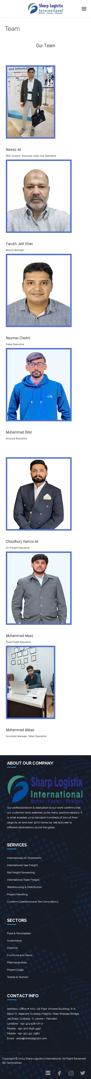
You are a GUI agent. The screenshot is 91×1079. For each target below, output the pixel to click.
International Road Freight (23, 879)
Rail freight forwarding (21, 872)
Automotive (14, 940)
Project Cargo (15, 969)
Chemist (12, 948)
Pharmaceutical (17, 962)
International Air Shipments (24, 858)
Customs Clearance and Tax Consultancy (33, 901)
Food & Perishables (19, 933)
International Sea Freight (22, 865)
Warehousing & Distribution (24, 887)
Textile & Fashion (17, 977)
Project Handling (17, 894)
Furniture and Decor (19, 955)
